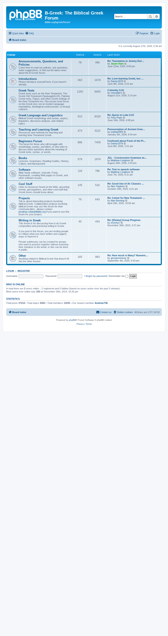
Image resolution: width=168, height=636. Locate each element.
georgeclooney (118, 258)
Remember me (117, 276)
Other (22, 255)
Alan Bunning (117, 200)
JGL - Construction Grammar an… (127, 157)
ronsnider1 (116, 92)
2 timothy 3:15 (115, 90)
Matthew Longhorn (120, 160)
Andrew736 (101, 303)
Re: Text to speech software (123, 169)
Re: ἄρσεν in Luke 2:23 (120, 115)
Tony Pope (116, 117)
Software (24, 169)
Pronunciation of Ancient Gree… (126, 129)
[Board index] (26, 14)
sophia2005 (117, 132)
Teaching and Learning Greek (38, 129)
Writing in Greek (30, 220)
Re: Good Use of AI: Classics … (125, 183)
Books (23, 158)
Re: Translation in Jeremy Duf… (125, 61)
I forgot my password (95, 276)
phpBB (72, 320)
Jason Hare (117, 63)
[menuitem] (29, 33)
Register (24, 271)
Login (10, 271)
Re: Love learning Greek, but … (125, 78)
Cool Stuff (25, 184)
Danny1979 (117, 81)
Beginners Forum (30, 141)
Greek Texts (26, 90)
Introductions (28, 79)
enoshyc (115, 222)
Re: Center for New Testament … (126, 198)
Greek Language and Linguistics (41, 115)
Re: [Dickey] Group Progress (123, 220)
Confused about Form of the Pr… (126, 141)
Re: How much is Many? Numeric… (127, 255)
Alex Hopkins (118, 186)
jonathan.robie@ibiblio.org (32, 211)
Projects (24, 198)
